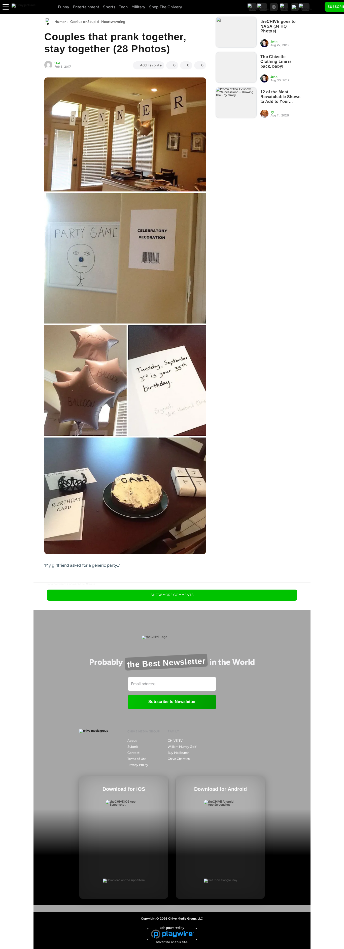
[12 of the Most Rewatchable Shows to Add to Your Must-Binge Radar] (236, 103)
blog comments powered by (71, 584)
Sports (109, 7)
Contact (133, 753)
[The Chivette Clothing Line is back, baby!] (236, 67)
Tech (123, 7)
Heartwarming (113, 22)
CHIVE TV (175, 740)
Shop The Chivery (165, 7)
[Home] (47, 22)
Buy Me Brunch (178, 753)
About (132, 740)
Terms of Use (136, 759)
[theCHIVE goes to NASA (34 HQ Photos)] (236, 32)
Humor (60, 22)
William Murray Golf (182, 747)
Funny (63, 7)
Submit (132, 747)
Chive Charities (179, 759)
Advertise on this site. (172, 942)
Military (138, 7)
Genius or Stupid (84, 22)
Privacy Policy (137, 765)
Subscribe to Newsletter (172, 701)
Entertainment (86, 7)
